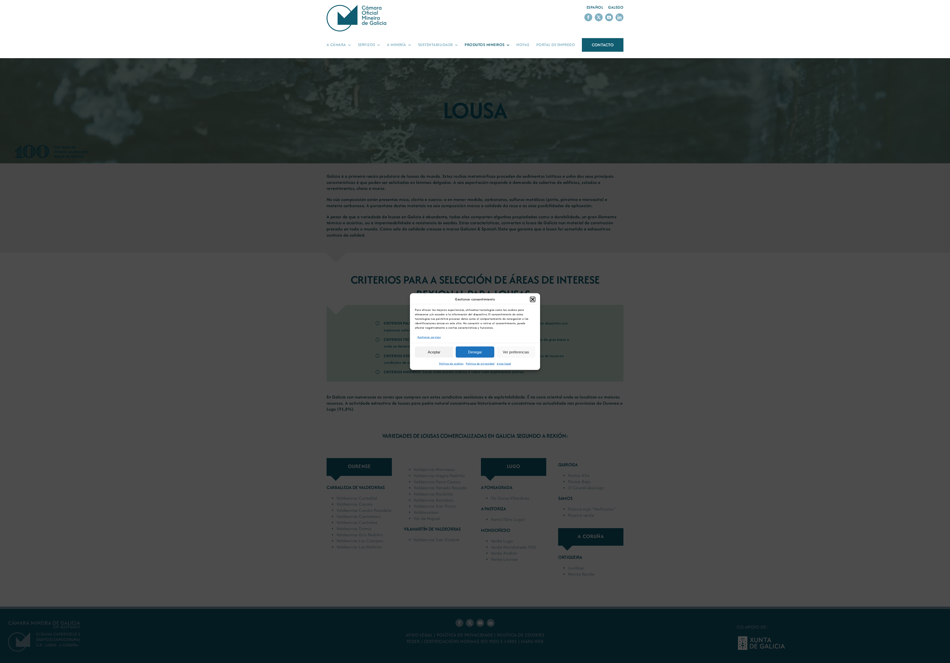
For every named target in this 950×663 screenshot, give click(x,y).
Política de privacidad (480, 364)
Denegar (475, 352)
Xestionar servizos (429, 337)
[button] (532, 299)
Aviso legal (504, 364)
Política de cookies (451, 364)
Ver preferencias (516, 352)
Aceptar (434, 352)
